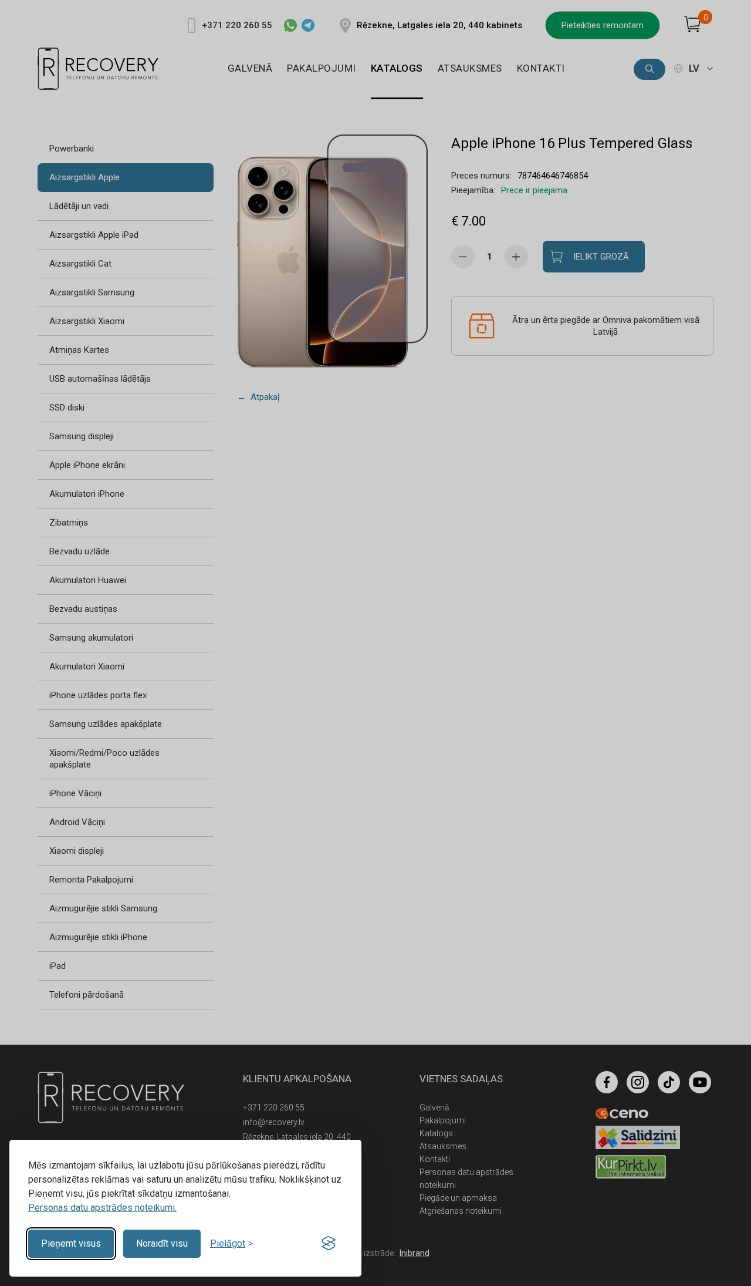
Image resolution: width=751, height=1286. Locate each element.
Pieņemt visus (71, 1243)
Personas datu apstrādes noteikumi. (102, 1207)
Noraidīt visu (162, 1243)
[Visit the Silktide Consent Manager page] (328, 1244)
